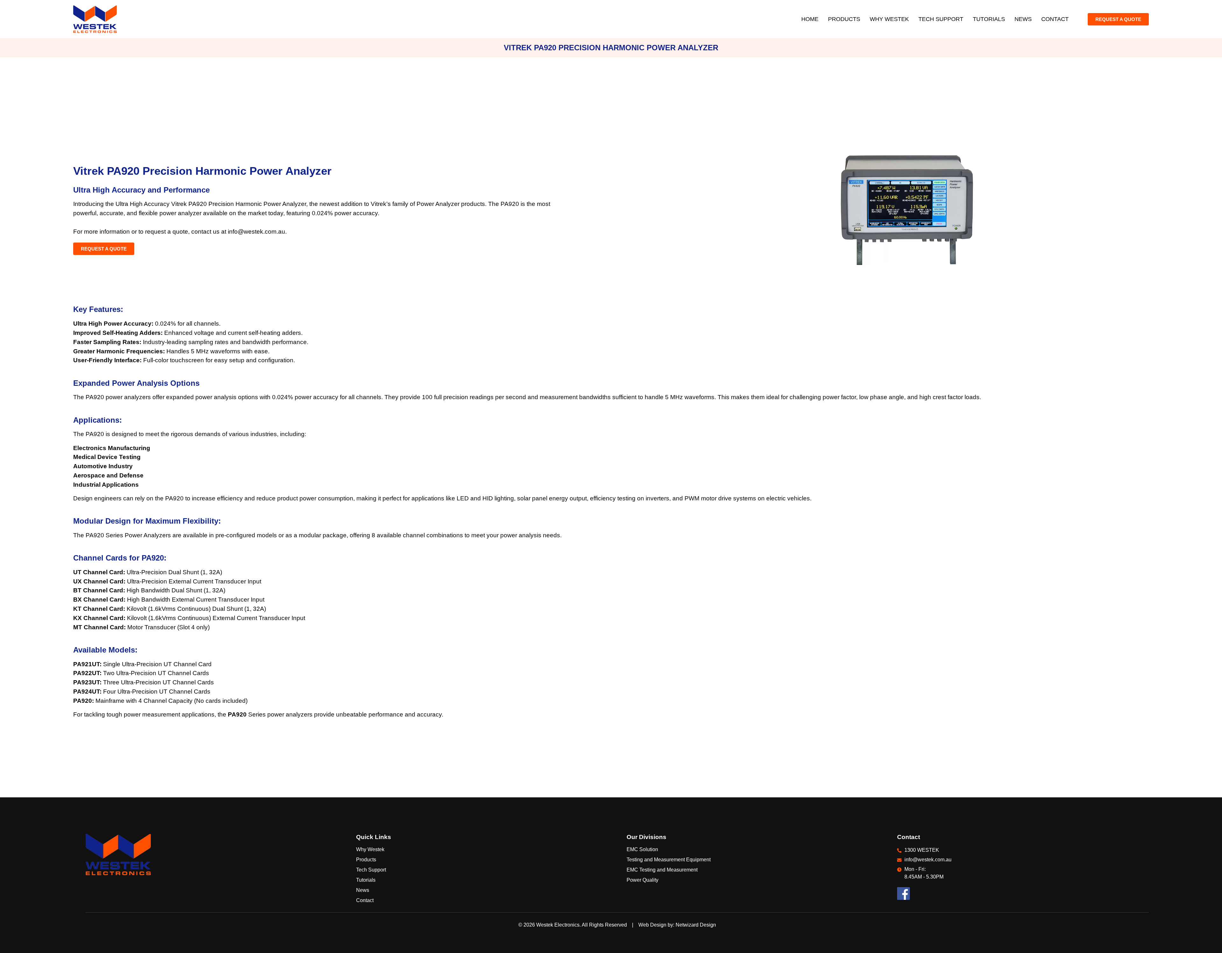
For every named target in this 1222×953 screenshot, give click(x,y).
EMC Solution (642, 849)
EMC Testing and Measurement (662, 869)
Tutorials (989, 19)
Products (844, 19)
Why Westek (889, 19)
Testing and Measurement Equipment (669, 859)
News (1023, 19)
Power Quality (642, 880)
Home (809, 19)
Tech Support (940, 19)
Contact (1055, 19)
